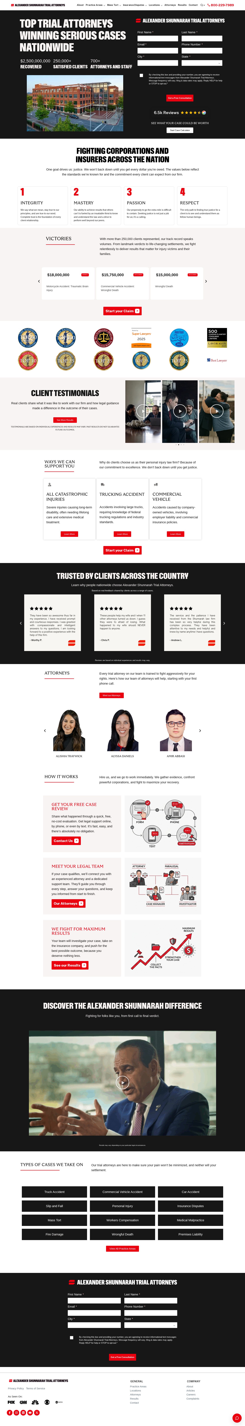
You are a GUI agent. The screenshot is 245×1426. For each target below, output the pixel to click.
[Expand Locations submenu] (162, 5)
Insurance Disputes (190, 1206)
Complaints (192, 1398)
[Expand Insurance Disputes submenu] (146, 5)
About (189, 1386)
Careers (191, 1394)
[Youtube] (30, 1413)
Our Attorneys (65, 903)
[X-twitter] (37, 1413)
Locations (135, 1390)
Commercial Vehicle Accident (122, 1192)
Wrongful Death (122, 1234)
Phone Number (191, 44)
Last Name (188, 32)
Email (141, 44)
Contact (134, 1402)
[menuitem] (80, 5)
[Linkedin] (23, 1413)
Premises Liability (191, 1234)
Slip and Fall (54, 1206)
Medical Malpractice (190, 1220)
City (140, 56)
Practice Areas (138, 1386)
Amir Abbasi (122, 756)
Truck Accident (54, 1192)
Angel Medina (176, 756)
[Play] (143, 411)
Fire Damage (54, 1234)
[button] (94, 5)
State (185, 56)
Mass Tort (54, 1220)
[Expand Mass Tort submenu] (120, 5)
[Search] (202, 5)
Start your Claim (119, 311)
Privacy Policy (16, 1388)
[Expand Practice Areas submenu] (104, 5)
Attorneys (135, 1394)
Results (134, 1398)
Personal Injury (122, 1206)
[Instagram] (16, 1413)
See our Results (67, 965)
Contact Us (63, 841)
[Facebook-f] (9, 1413)
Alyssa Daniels (69, 756)
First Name (144, 32)
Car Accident (190, 1192)
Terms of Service (35, 1388)
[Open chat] (237, 1418)
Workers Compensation (122, 1220)
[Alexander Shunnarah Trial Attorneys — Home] (38, 5)
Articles (190, 1390)
